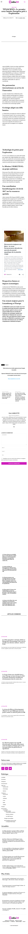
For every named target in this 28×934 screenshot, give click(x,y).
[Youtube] (10, 768)
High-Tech (14, 7)
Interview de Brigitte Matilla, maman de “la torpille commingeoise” (14, 909)
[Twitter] (6, 768)
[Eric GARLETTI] (14, 408)
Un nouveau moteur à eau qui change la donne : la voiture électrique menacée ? (13, 886)
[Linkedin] (14, 426)
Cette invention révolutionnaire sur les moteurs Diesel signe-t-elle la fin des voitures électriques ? (13, 879)
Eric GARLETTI (10, 17)
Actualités (4, 636)
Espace (6, 364)
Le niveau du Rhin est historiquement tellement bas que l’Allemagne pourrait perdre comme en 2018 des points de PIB (9, 569)
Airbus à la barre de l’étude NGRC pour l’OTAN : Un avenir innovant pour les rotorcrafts (6, 395)
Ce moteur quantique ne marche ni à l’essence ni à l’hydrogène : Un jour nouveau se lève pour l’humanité (13, 893)
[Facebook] (2, 768)
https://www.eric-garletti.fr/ (14, 415)
